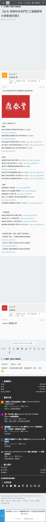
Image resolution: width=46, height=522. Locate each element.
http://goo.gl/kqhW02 (36, 176)
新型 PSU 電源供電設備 (12, 409)
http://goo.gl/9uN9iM (25, 194)
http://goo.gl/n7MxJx (30, 215)
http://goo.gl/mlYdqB (9, 169)
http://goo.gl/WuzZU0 (34, 142)
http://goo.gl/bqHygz (29, 191)
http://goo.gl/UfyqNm (9, 133)
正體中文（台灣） (16, 364)
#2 (43, 320)
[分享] (40, 87)
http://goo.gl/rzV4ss (8, 252)
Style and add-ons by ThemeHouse (13, 498)
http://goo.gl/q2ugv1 (34, 160)
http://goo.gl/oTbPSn (36, 145)
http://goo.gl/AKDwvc (35, 203)
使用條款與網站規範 (15, 368)
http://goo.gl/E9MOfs (36, 179)
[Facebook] (2, 506)
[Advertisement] (23, 46)
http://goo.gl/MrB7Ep (36, 172)
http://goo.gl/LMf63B (23, 188)
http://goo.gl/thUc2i (8, 240)
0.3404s (31, 501)
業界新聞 (7, 446)
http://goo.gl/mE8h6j (30, 221)
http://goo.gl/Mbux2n (37, 224)
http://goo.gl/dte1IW (27, 218)
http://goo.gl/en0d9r (9, 200)
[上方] (43, 368)
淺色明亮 (4, 364)
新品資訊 (7, 434)
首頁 (39, 368)
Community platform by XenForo (21, 496)
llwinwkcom (40, 392)
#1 (43, 87)
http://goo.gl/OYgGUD (9, 246)
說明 (34, 368)
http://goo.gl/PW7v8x (31, 163)
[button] (3, 3)
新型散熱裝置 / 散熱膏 (11, 459)
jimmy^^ (5, 19)
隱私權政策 (27, 368)
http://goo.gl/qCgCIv (9, 139)
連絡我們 (4, 368)
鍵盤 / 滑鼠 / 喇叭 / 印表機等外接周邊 (17, 421)
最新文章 (7, 397)
